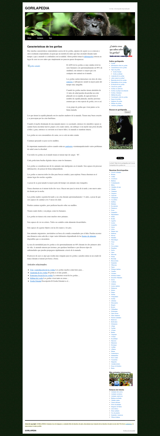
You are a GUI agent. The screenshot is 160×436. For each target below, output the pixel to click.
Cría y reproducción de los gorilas (42, 270)
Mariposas (114, 288)
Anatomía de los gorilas (39, 272)
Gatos (112, 252)
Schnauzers (114, 324)
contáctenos (128, 424)
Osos (112, 244)
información (88, 56)
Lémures (113, 284)
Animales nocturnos (116, 394)
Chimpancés (114, 197)
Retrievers (114, 320)
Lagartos (113, 221)
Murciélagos (114, 240)
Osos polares (114, 246)
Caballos (113, 189)
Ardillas (113, 347)
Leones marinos (115, 286)
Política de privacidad (129, 430)
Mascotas (113, 254)
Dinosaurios (114, 303)
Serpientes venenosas (117, 415)
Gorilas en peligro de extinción (119, 91)
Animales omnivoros (117, 396)
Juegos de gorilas (116, 99)
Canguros (114, 193)
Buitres (113, 332)
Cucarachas (114, 360)
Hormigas (114, 345)
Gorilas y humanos (116, 93)
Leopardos (114, 225)
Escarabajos (114, 339)
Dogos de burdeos (116, 366)
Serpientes (114, 263)
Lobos (113, 229)
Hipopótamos (115, 214)
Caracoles (114, 195)
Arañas (113, 176)
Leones (113, 223)
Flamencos (114, 208)
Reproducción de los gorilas (119, 80)
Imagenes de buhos (116, 406)
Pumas (113, 256)
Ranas (113, 368)
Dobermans (114, 311)
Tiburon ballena (115, 417)
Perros (113, 250)
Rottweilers (114, 322)
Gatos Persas (114, 313)
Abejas (113, 326)
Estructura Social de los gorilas (41, 275)
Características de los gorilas (119, 67)
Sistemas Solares (116, 275)
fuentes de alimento (89, 236)
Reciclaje (113, 259)
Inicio (29, 38)
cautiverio (69, 146)
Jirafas (113, 216)
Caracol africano (115, 402)
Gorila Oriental (35, 281)
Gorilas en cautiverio (117, 88)
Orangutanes (114, 296)
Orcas (112, 242)
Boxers (113, 307)
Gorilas (113, 63)
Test (50, 38)
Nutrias (113, 294)
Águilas (113, 328)
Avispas (113, 330)
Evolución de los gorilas (118, 84)
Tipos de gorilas (115, 70)
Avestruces (114, 179)
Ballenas (113, 181)
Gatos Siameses (115, 315)
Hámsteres (114, 343)
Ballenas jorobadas (116, 398)
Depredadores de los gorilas (119, 82)
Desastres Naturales (116, 277)
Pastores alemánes (116, 317)
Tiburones (114, 265)
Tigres (113, 267)
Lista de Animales (116, 172)
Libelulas (113, 301)
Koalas (113, 219)
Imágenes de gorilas (116, 101)
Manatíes (113, 237)
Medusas (113, 233)
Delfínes (113, 202)
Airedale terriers (115, 364)
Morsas (113, 235)
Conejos (113, 336)
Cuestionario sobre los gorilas (119, 97)
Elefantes (113, 204)
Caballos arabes (115, 400)
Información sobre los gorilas (119, 65)
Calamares (114, 191)
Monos (113, 290)
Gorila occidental (117, 74)
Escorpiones (114, 206)
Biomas (113, 174)
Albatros (113, 349)
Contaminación (115, 183)
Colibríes (113, 282)
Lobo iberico (114, 409)
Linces (113, 227)
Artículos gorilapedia (117, 105)
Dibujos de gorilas (116, 103)
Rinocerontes (114, 261)
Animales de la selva (117, 392)
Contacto (40, 38)
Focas (112, 210)
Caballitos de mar (116, 187)
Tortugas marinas (116, 269)
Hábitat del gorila (36, 278)
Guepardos (114, 212)
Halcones (113, 341)
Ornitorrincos (115, 353)
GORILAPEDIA (37, 7)
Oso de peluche (115, 413)
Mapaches (114, 362)
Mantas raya (114, 231)
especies (69, 81)
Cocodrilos (114, 200)
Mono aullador (115, 411)
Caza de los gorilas (116, 86)
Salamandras (114, 355)
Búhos (113, 185)
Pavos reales (114, 357)
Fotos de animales (116, 404)
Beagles (113, 305)
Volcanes (113, 273)
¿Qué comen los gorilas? (118, 78)
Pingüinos (114, 248)
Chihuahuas (114, 309)
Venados (113, 271)
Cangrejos (114, 334)
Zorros (113, 280)
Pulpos (113, 292)
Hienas (113, 351)
